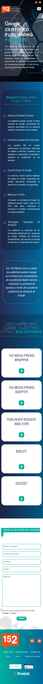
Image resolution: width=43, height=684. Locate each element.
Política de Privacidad (32, 656)
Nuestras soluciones (21, 652)
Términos (13, 613)
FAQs (8, 656)
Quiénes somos (8, 652)
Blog (17, 656)
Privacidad (5, 613)
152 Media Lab (35, 652)
